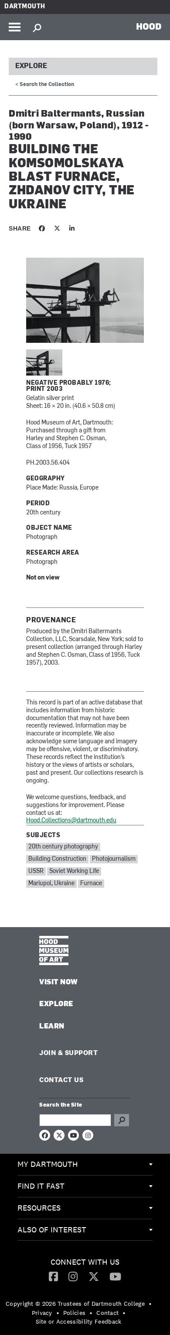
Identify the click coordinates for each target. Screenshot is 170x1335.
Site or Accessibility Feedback (79, 1321)
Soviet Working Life (74, 871)
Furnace (91, 883)
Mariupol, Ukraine (51, 883)
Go (121, 1120)
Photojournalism (114, 859)
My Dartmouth (47, 1164)
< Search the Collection (44, 84)
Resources (39, 1208)
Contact (107, 1313)
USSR (36, 871)
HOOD (148, 26)
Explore (31, 66)
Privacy (42, 1313)
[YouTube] (115, 1276)
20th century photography (63, 847)
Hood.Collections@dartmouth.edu (71, 821)
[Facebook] (53, 1276)
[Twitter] (93, 1276)
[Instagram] (73, 1276)
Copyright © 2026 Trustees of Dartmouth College (75, 1303)
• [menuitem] (150, 1303)
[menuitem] (85, 1165)
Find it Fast (41, 1186)
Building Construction (57, 859)
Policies (74, 1313)
